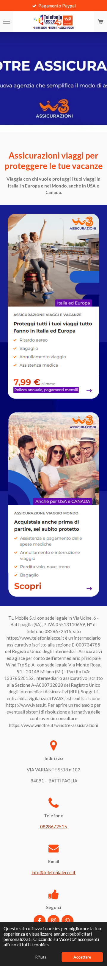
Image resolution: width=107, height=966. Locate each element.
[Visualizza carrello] (100, 21)
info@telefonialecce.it (53, 872)
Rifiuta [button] (40, 957)
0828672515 (53, 826)
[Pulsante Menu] (6, 21)
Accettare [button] (82, 957)
